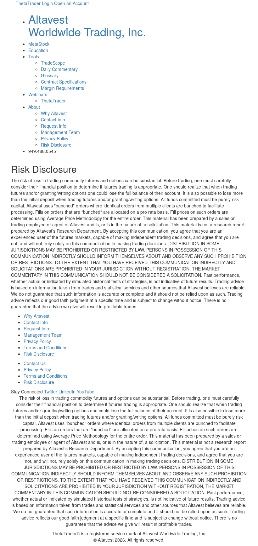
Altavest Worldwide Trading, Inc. (87, 25)
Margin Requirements (62, 88)
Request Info (53, 126)
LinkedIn (67, 391)
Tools (33, 56)
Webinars (37, 94)
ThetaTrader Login (34, 3)
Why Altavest (54, 113)
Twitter (50, 391)
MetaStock (38, 44)
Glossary (50, 75)
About (34, 107)
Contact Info (53, 119)
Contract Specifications (64, 81)
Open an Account (71, 3)
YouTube (85, 391)
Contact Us (35, 363)
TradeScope (53, 63)
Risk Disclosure (56, 145)
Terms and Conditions (45, 347)
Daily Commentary (59, 69)
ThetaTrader (53, 100)
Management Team (60, 132)
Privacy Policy (54, 138)
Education (38, 50)
